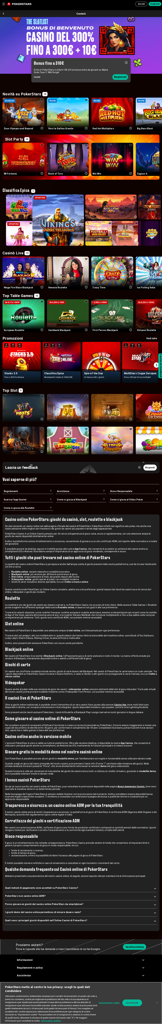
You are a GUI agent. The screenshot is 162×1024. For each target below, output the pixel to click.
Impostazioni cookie (109, 1003)
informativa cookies (51, 1021)
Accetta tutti (132, 1003)
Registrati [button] (155, 4)
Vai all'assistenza (134, 947)
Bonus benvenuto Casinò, (131, 786)
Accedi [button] (141, 4)
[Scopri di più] (126, 62)
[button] (81, 959)
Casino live (120, 704)
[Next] (156, 365)
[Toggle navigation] (3, 4)
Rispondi (150, 467)
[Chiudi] (156, 1002)
